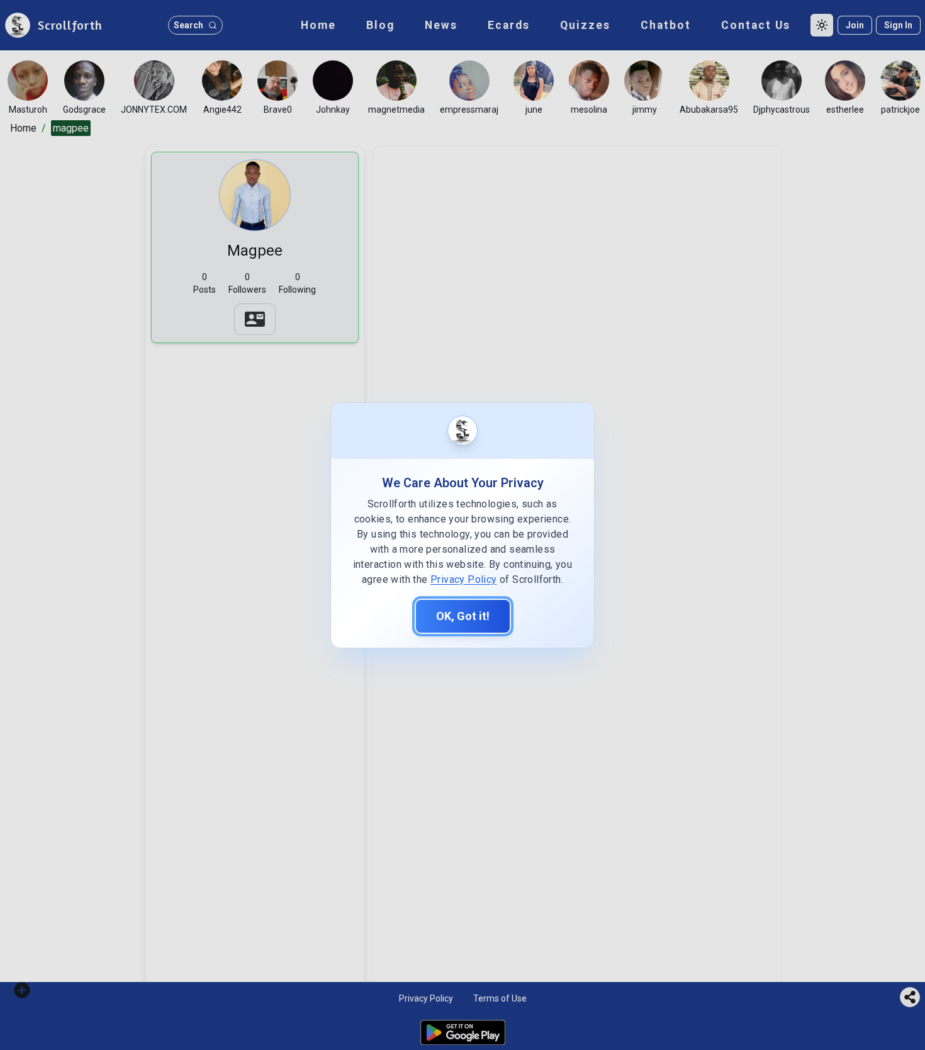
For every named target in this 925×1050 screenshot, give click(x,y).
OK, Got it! (463, 616)
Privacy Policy (463, 579)
